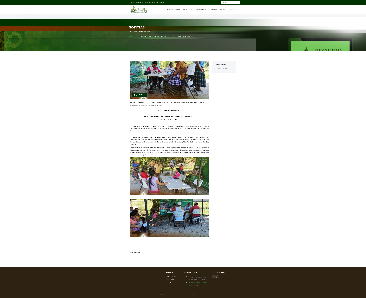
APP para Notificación (173, 277)
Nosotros (169, 9)
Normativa (178, 9)
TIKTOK (168, 282)
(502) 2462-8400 (138, 2)
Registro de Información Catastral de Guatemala (176, 295)
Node (137, 36)
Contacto (231, 9)
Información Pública (201, 9)
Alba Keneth (170, 280)
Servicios (185, 9)
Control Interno (213, 9)
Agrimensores (223, 9)
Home (130, 36)
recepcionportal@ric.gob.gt (156, 2)
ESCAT (191, 9)
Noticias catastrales (222, 68)
